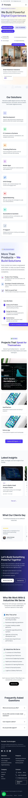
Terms (15, 795)
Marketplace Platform (21, 758)
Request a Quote (7, 27)
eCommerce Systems (6, 762)
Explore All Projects (13, 441)
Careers (3, 774)
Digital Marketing (5, 765)
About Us (3, 772)
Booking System (19, 762)
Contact (3, 778)
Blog (2, 776)
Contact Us (20, 580)
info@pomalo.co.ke (22, 778)
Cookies (20, 795)
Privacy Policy (9, 795)
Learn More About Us (8, 31)
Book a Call (14, 684)
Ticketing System (20, 760)
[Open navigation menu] (25, 4)
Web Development (5, 758)
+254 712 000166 (20, 27)
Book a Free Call (7, 580)
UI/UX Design (4, 760)
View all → (14, 501)
